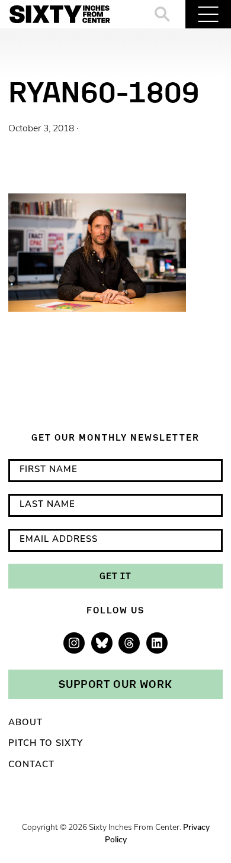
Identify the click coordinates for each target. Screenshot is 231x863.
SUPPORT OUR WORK (115, 683)
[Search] (162, 14)
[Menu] (208, 14)
